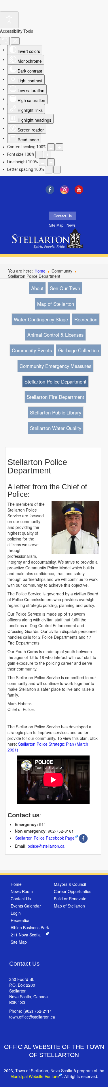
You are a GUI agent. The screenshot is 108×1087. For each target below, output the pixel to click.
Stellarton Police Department (55, 381)
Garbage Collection (78, 350)
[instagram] (66, 189)
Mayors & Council (70, 884)
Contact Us (63, 215)
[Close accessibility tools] (15, 41)
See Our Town (65, 288)
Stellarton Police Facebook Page (45, 838)
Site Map (56, 225)
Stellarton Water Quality (55, 428)
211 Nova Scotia (26, 934)
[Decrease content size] (51, 147)
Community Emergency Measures (55, 365)
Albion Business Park (30, 927)
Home (40, 270)
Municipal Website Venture (34, 1076)
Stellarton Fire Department (55, 396)
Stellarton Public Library (55, 412)
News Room (22, 891)
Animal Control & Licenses (55, 334)
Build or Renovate (70, 898)
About (37, 288)
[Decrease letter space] (48, 169)
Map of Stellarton (55, 303)
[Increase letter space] (57, 169)
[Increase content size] (59, 147)
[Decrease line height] (42, 162)
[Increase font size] (47, 154)
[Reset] (5, 41)
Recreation (85, 319)
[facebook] (51, 189)
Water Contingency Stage (41, 319)
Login (16, 913)
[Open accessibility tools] (9, 20)
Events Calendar (26, 905)
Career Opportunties (72, 891)
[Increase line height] (51, 162)
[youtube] (80, 189)
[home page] (49, 242)
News (71, 225)
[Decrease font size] (39, 154)
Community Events (32, 350)
